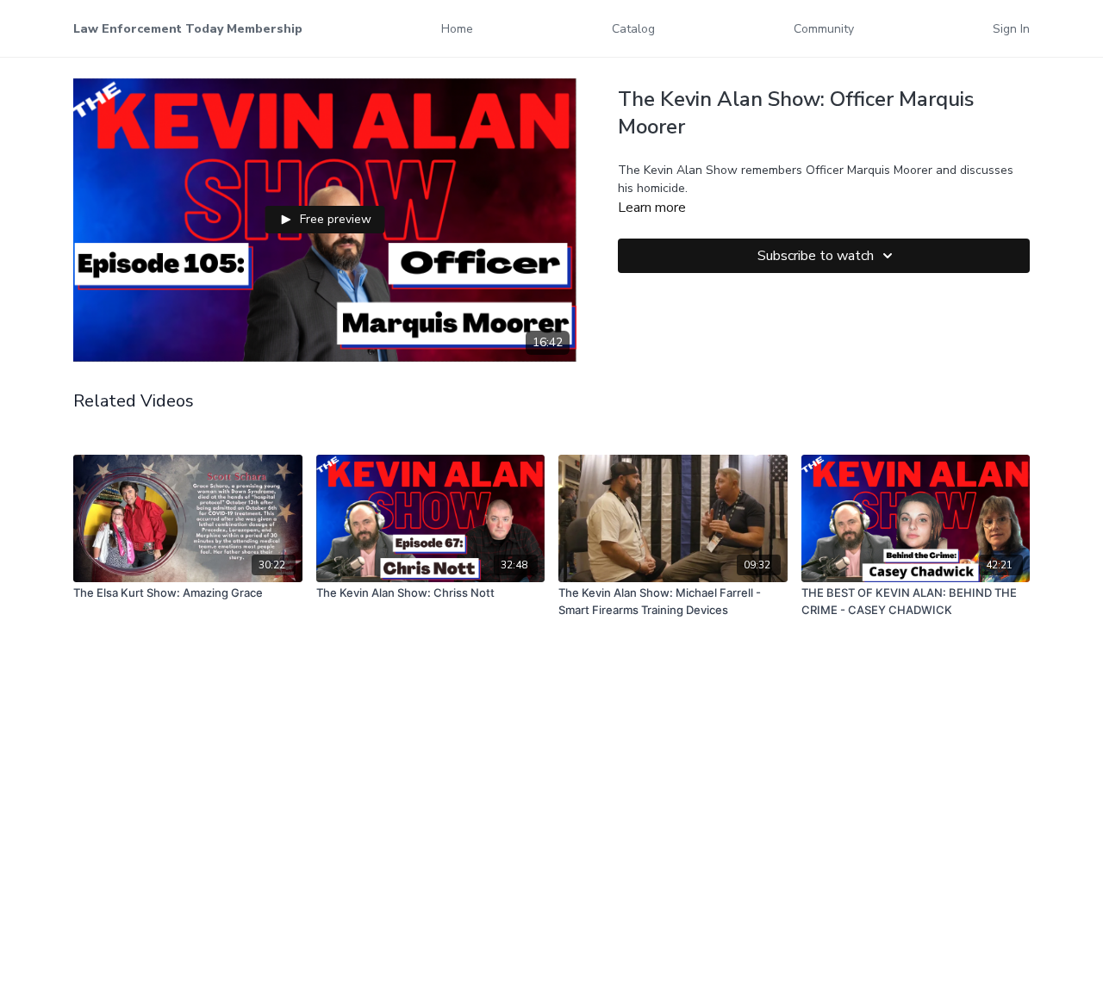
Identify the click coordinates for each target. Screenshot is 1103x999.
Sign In (1011, 29)
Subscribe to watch (815, 255)
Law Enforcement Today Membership (187, 29)
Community (824, 29)
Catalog (633, 29)
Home (457, 29)
